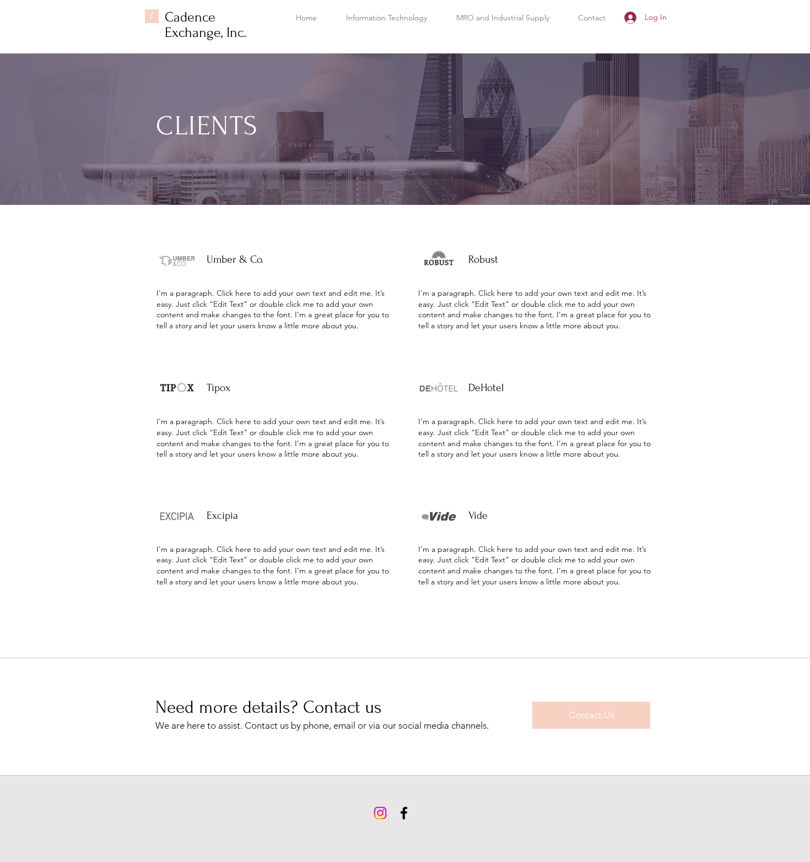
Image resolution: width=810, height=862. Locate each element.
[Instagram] (380, 813)
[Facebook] (404, 813)
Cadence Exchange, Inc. (205, 24)
